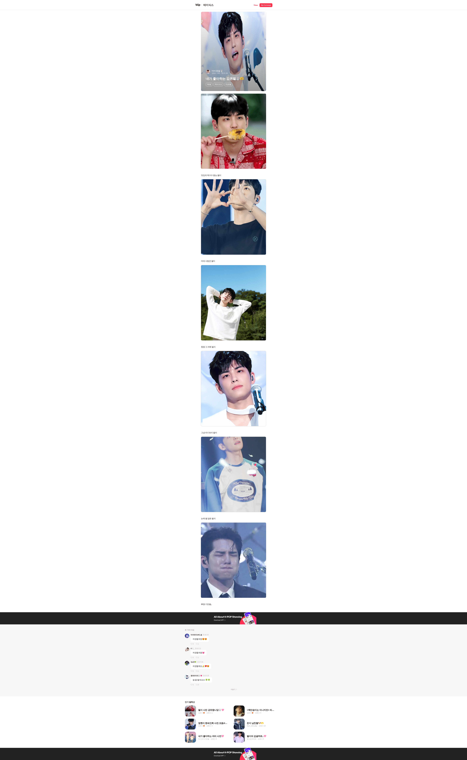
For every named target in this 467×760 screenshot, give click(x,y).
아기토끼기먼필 (203, 739)
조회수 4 (258, 713)
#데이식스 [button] (218, 84)
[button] (256, 5)
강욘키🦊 (201, 713)
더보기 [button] (233, 689)
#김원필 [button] (228, 84)
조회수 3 (209, 726)
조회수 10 (262, 726)
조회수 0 (214, 739)
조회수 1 (209, 713)
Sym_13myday (252, 726)
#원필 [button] (209, 84)
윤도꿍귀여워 (251, 739)
